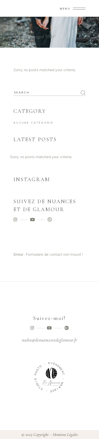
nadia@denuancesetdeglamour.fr (49, 340)
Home (17, 36)
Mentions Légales (65, 434)
